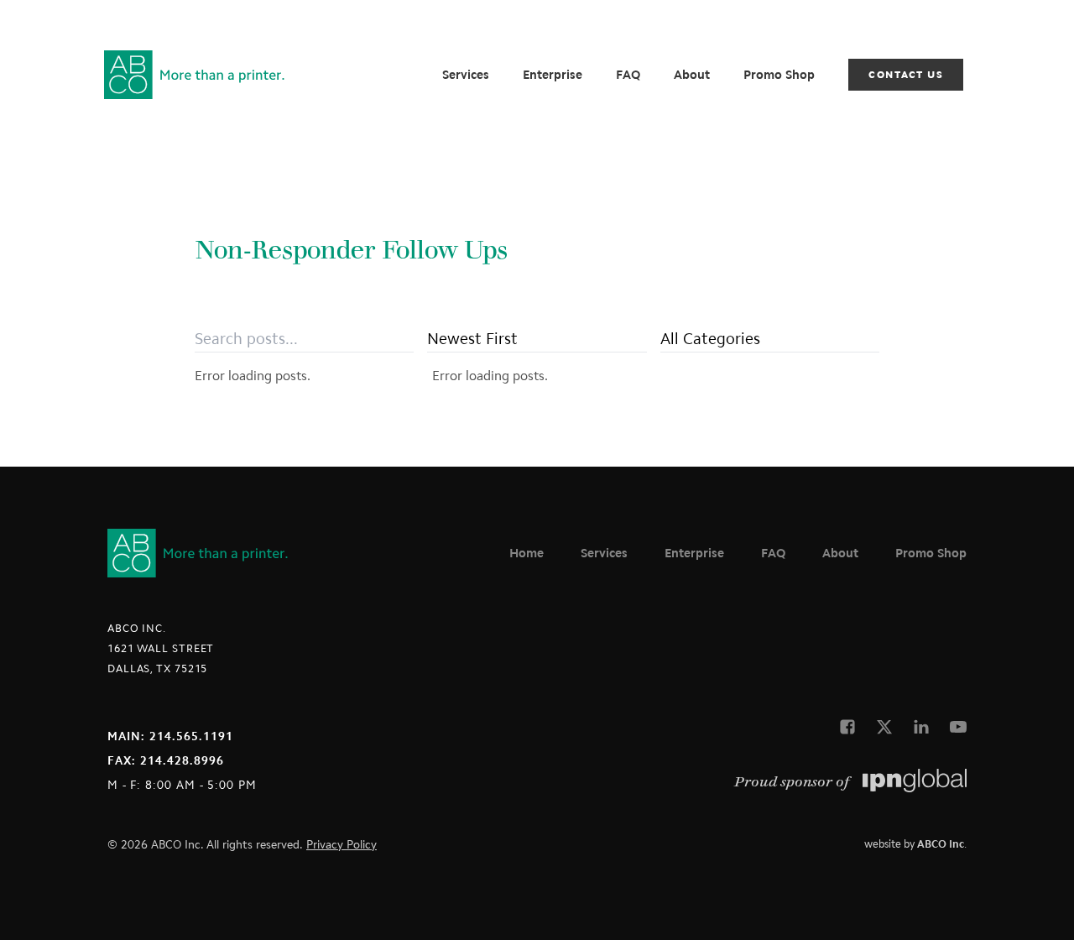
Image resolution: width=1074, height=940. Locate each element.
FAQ (628, 74)
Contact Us (905, 75)
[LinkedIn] (921, 726)
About (692, 74)
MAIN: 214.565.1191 (170, 736)
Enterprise (552, 74)
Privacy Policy (341, 845)
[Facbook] (847, 726)
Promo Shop (779, 74)
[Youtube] (958, 726)
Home (526, 553)
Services (465, 74)
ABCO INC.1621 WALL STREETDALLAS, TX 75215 (160, 648)
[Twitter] (884, 726)
